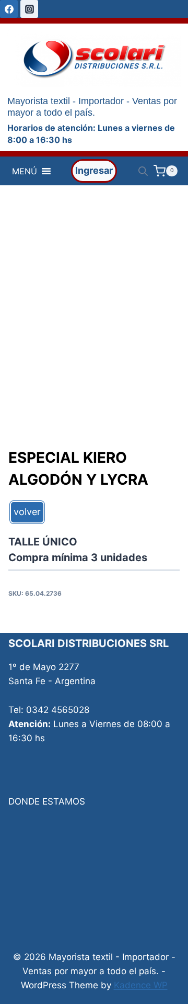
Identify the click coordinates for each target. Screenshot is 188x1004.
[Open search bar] (143, 171)
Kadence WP (141, 985)
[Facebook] (9, 9)
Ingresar (94, 170)
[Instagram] (29, 9)
